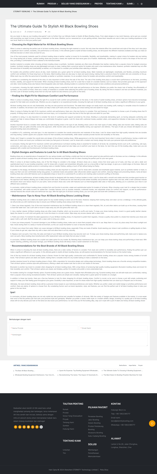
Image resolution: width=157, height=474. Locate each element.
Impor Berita (132, 365)
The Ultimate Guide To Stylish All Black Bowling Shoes (55, 11)
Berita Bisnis (123, 365)
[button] (133, 4)
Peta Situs (104, 470)
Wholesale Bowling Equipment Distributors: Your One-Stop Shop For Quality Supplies (35, 375)
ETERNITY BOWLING (21, 11)
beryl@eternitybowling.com (122, 421)
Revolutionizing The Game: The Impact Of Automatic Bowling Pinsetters (79, 375)
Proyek (140, 365)
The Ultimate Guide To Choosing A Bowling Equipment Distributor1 (123, 370)
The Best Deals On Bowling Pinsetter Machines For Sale (122, 375)
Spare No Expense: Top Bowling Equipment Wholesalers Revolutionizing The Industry (79, 370)
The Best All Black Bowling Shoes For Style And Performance (25, 371)
